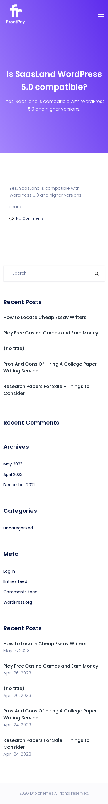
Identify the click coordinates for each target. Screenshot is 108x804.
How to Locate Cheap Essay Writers (44, 317)
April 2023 (12, 474)
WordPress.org (17, 602)
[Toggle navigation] (101, 14)
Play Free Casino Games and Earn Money (50, 333)
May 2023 (12, 464)
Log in (9, 571)
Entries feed (15, 581)
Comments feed (20, 592)
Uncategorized (18, 528)
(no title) (13, 348)
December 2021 (19, 485)
